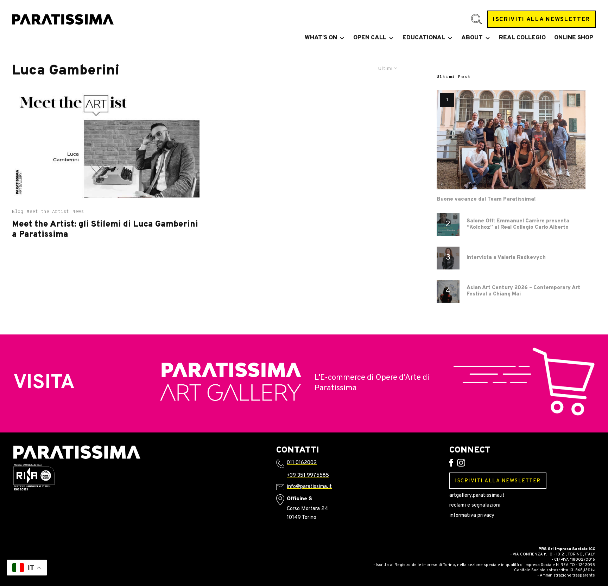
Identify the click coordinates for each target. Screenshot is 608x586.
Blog (17, 212)
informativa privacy (471, 515)
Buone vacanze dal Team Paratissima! (486, 199)
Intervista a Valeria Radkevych (506, 258)
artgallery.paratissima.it (477, 495)
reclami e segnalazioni (474, 505)
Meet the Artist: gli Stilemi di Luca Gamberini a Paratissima (105, 230)
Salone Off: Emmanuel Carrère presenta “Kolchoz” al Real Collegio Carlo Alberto (518, 224)
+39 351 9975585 (308, 475)
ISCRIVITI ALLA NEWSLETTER (541, 19)
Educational (424, 38)
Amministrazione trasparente (567, 575)
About (472, 38)
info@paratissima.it (309, 486)
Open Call (369, 38)
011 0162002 (302, 463)
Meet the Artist (48, 212)
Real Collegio (522, 38)
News (78, 212)
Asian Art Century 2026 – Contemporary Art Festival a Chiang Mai (523, 291)
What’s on (321, 38)
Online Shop (573, 38)
